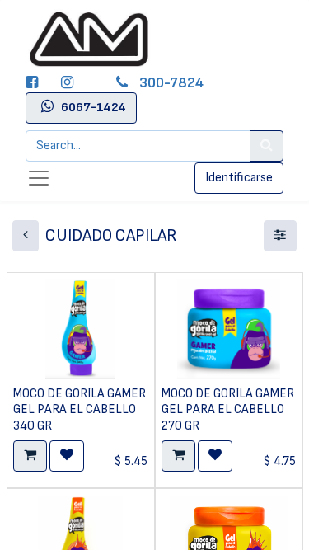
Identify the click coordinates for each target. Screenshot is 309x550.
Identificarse (239, 178)
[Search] (266, 146)
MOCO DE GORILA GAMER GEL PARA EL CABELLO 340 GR (79, 409)
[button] (30, 456)
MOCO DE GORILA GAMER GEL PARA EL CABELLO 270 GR (228, 409)
